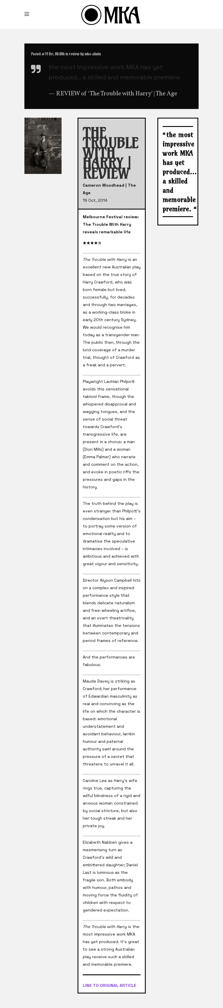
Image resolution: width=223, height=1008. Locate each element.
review (74, 54)
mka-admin (92, 54)
